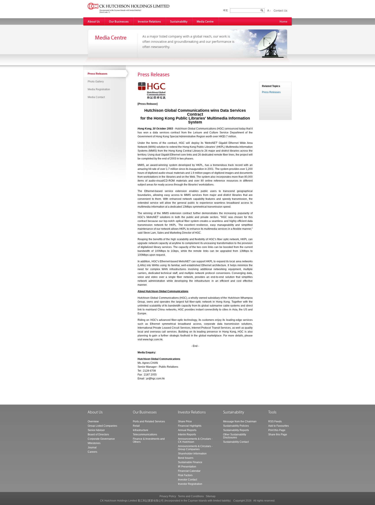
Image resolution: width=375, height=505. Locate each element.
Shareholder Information (192, 453)
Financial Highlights (189, 425)
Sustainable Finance (190, 462)
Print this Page (276, 430)
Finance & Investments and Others (149, 440)
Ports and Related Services (149, 421)
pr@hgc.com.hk (155, 378)
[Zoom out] (270, 10)
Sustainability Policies (236, 425)
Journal (92, 447)
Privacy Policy (168, 496)
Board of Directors (98, 434)
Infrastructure (140, 430)
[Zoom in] (268, 10)
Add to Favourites (278, 425)
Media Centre (205, 21)
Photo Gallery (96, 81)
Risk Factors (185, 475)
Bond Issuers (185, 457)
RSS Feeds (275, 421)
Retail (136, 425)
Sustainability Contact (236, 441)
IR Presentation (187, 466)
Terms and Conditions (191, 496)
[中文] (225, 10)
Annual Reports (187, 430)
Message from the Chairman (240, 421)
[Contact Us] (280, 10)
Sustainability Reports (236, 430)
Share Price (185, 421)
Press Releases (97, 73)
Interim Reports (187, 434)
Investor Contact (187, 479)
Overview (93, 421)
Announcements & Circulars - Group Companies (195, 448)
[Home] (283, 21)
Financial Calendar (189, 470)
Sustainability (179, 21)
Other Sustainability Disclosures (234, 436)
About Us (94, 21)
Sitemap (210, 496)
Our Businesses (119, 21)
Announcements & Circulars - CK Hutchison (195, 440)
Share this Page (277, 434)
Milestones (94, 443)
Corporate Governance (101, 438)
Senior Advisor (96, 430)
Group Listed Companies (102, 425)
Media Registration (99, 89)
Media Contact (96, 97)
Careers (92, 451)
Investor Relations (149, 21)
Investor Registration (190, 483)
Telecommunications (145, 434)
